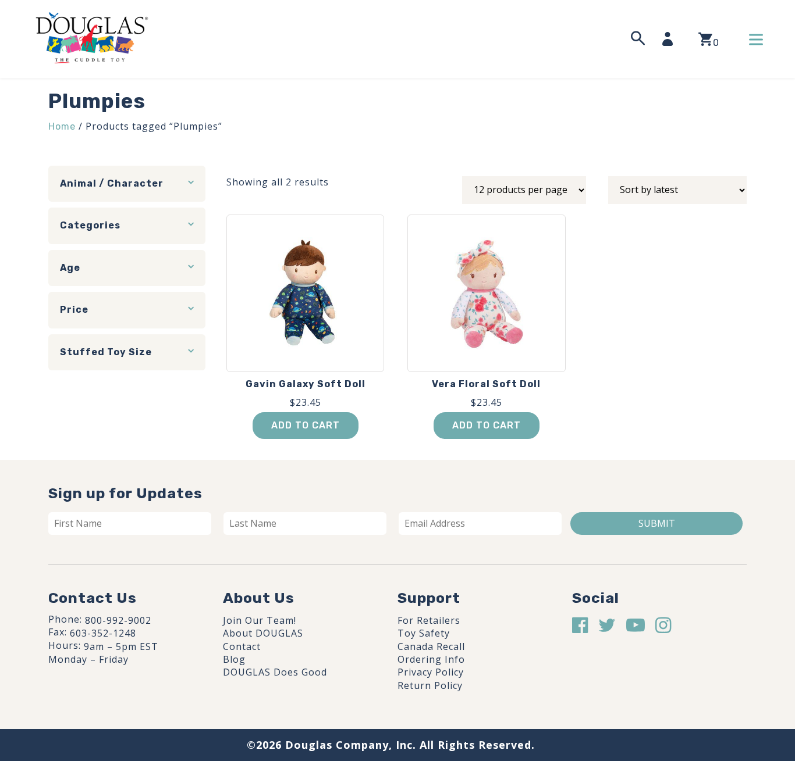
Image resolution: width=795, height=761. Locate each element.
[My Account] (671, 39)
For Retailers (429, 620)
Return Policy (430, 685)
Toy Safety (424, 633)
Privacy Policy (431, 672)
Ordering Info (431, 659)
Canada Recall (431, 646)
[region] (151, 673)
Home (62, 126)
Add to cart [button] (305, 425)
